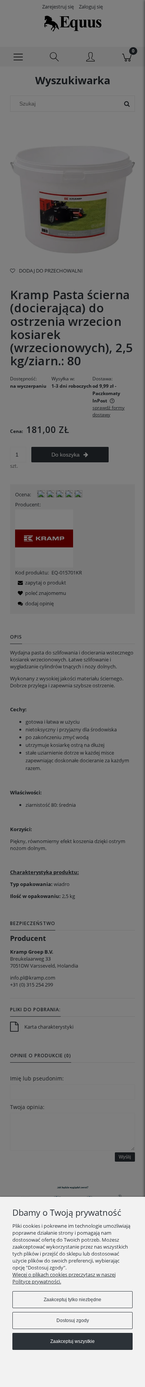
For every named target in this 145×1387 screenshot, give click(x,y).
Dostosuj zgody (72, 1320)
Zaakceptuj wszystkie (72, 1341)
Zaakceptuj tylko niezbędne (72, 1299)
